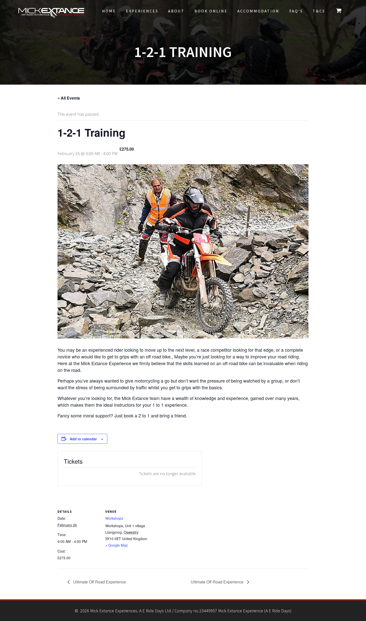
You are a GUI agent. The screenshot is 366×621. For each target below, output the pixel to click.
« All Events (69, 98)
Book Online (211, 10)
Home (109, 10)
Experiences (142, 10)
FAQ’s (296, 10)
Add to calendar (83, 438)
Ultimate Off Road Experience (99, 582)
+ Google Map (116, 545)
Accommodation (258, 10)
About (176, 10)
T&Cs (319, 10)
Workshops (114, 518)
